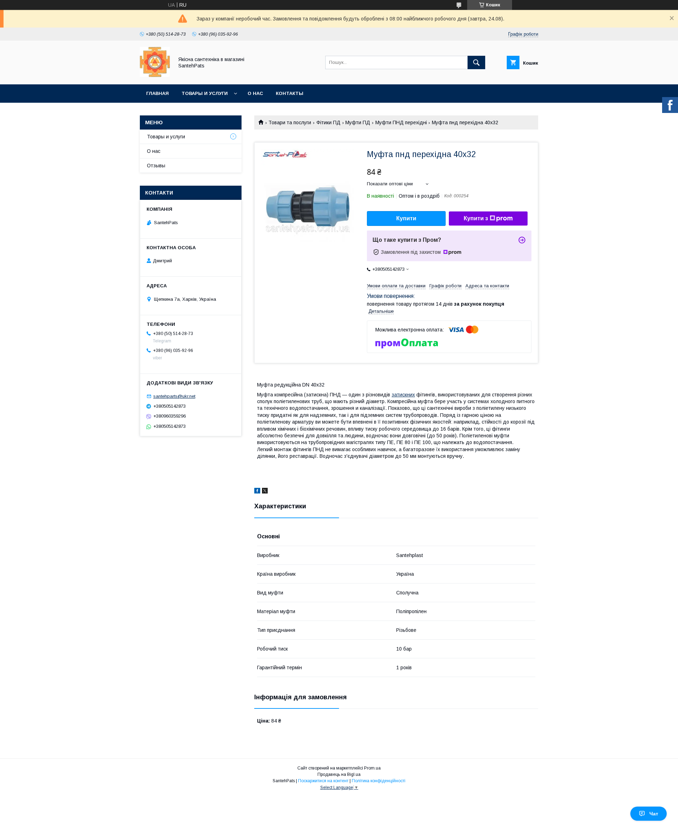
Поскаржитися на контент (323, 780)
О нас (255, 93)
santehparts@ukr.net (174, 396)
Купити (406, 218)
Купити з (476, 218)
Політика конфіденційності (378, 780)
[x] (265, 492)
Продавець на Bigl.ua (339, 774)
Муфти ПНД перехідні (401, 122)
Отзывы (156, 165)
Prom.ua (372, 768)
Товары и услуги (205, 93)
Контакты (289, 93)
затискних (403, 394)
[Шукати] (476, 62)
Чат (653, 813)
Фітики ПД (328, 122)
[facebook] (257, 492)
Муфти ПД (357, 122)
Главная (157, 93)
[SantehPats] (155, 75)
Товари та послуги (289, 122)
